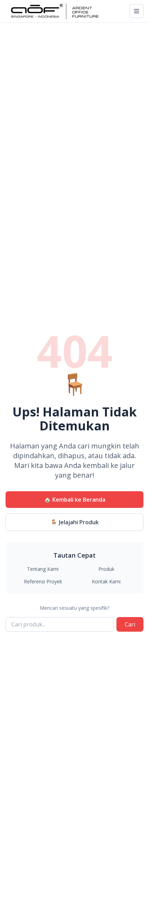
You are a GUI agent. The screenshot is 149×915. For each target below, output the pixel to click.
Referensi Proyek (43, 581)
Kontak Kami (106, 581)
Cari (130, 624)
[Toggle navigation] (136, 11)
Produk (106, 569)
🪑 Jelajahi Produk (75, 522)
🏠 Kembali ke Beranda (74, 499)
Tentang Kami (43, 569)
